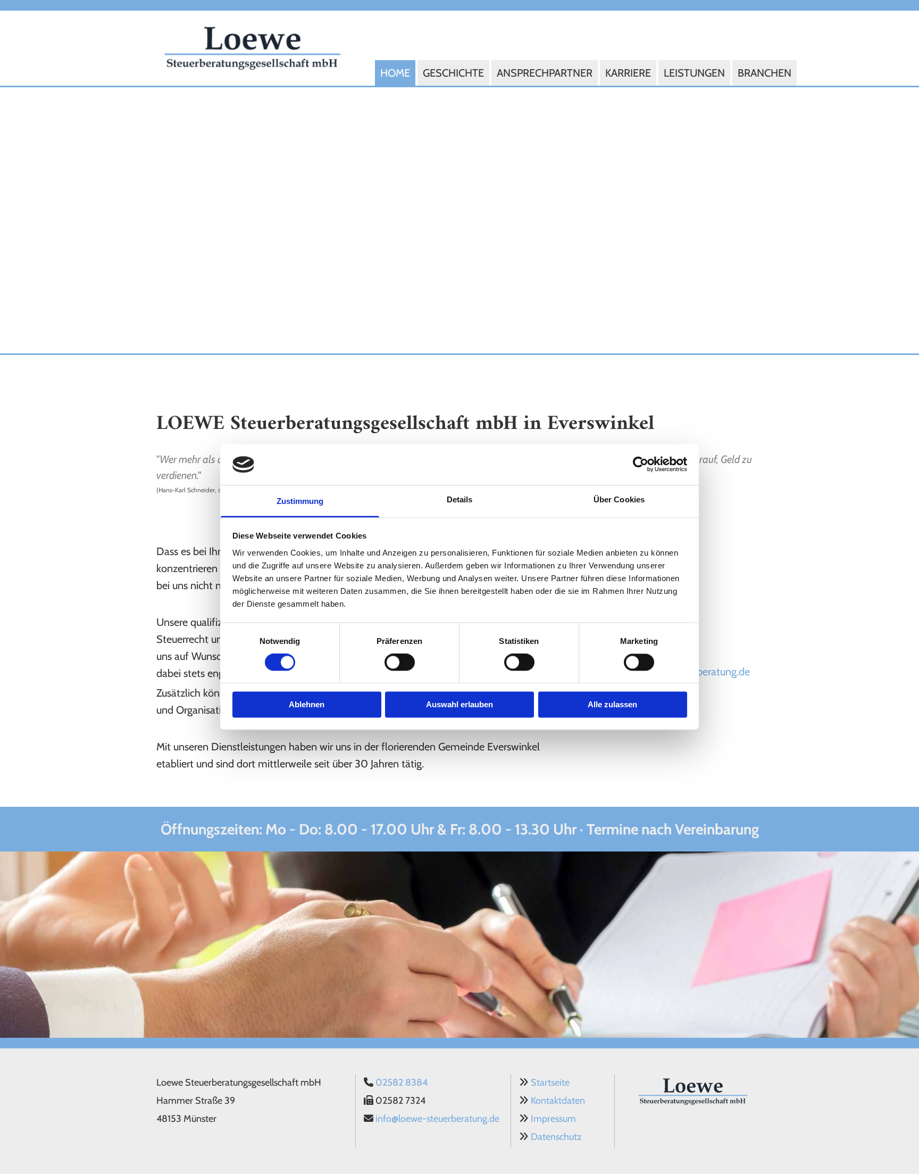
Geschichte (453, 73)
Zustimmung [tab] (300, 501)
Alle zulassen (612, 704)
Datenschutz (556, 1137)
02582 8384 (401, 1082)
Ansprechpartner (544, 73)
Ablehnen (306, 704)
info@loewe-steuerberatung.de (437, 1119)
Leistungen (694, 73)
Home (395, 73)
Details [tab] (460, 499)
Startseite (550, 1082)
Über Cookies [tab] (619, 499)
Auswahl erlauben (459, 704)
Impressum (553, 1119)
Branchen (764, 73)
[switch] (400, 662)
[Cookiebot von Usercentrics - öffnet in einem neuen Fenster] (640, 465)
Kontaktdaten (558, 1100)
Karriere (628, 73)
